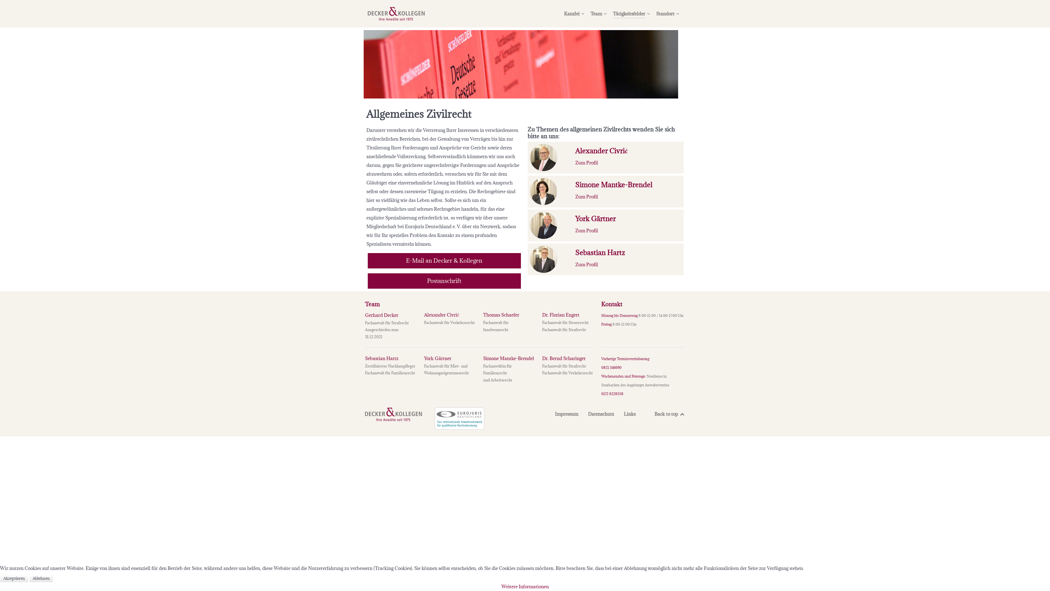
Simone (508, 358)
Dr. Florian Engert (560, 315)
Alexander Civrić (441, 315)
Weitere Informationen (525, 587)
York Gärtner (437, 358)
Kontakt (611, 304)
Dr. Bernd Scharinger (564, 358)
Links (630, 414)
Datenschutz (601, 414)
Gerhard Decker (381, 315)
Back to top (667, 414)
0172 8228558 (612, 394)
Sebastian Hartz (381, 358)
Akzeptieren (14, 578)
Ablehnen (41, 578)
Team (372, 304)
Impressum (566, 414)
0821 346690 (611, 367)
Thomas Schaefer (501, 315)
